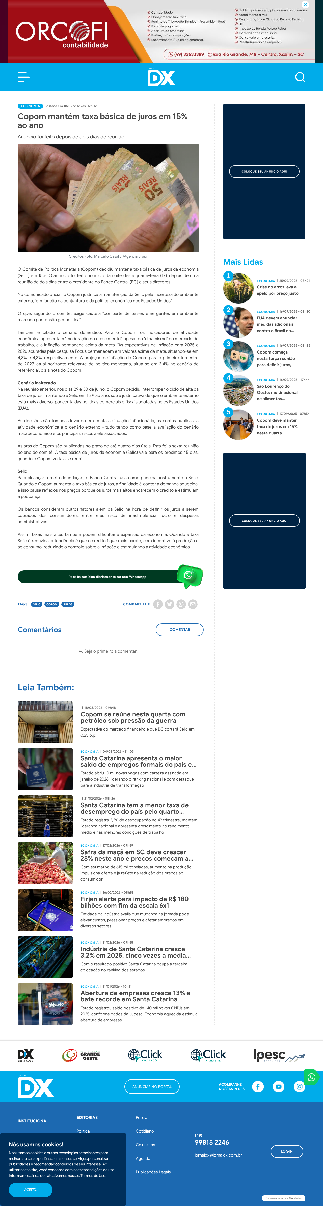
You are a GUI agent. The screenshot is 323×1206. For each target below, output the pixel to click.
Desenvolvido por (284, 1198)
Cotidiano (145, 1131)
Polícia (141, 1117)
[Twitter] (169, 604)
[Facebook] (158, 604)
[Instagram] (299, 1086)
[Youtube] (278, 1086)
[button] (24, 77)
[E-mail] (193, 604)
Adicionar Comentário (180, 632)
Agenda (143, 1158)
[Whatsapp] (181, 604)
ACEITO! (30, 1190)
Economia (30, 106)
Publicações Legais (153, 1172)
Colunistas (145, 1144)
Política (83, 1131)
